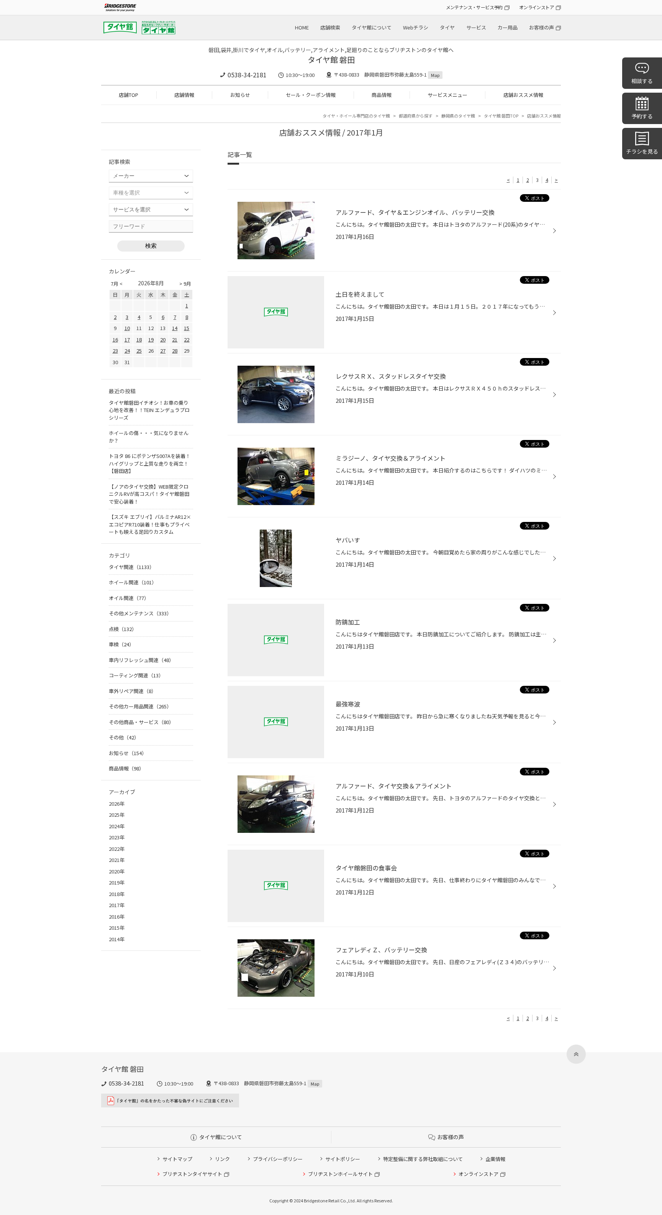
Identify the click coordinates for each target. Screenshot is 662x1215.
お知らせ (240, 94)
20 (163, 339)
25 (139, 350)
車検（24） (121, 644)
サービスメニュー (447, 94)
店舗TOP (128, 94)
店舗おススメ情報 (523, 94)
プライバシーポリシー (278, 1159)
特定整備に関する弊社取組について (423, 1159)
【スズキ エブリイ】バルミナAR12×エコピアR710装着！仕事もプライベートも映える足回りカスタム (150, 524)
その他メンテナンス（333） (140, 613)
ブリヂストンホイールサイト (340, 1173)
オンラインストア (536, 7)
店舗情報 (184, 94)
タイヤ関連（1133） (131, 567)
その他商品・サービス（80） (141, 722)
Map (435, 75)
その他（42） (124, 737)
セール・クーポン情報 (311, 94)
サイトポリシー (342, 1159)
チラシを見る (642, 151)
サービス (476, 27)
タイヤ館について (372, 27)
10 (127, 328)
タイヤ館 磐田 (331, 59)
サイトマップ (177, 1159)
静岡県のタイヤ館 (458, 116)
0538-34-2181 (247, 74)
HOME (302, 27)
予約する (642, 116)
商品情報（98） (126, 768)
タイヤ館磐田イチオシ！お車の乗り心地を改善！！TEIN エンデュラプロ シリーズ (149, 410)
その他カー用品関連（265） (140, 706)
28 (174, 350)
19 (151, 339)
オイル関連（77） (129, 598)
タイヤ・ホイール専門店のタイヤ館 (356, 116)
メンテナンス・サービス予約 (474, 7)
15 (186, 328)
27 (163, 350)
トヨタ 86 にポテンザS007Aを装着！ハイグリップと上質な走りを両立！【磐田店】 (149, 463)
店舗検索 (330, 27)
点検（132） (123, 629)
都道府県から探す (416, 116)
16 (115, 339)
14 (174, 328)
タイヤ (447, 27)
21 (174, 339)
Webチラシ (415, 27)
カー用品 (508, 27)
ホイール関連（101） (133, 582)
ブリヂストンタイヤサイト (192, 1173)
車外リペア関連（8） (132, 691)
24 (127, 350)
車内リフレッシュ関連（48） (141, 660)
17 (127, 339)
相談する (642, 81)
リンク (222, 1159)
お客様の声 (541, 27)
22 (186, 339)
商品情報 (382, 94)
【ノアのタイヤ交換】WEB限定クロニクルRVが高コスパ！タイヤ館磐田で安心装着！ (149, 494)
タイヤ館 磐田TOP (501, 116)
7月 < (117, 283)
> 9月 (185, 283)
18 (139, 339)
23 (115, 350)
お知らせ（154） (128, 753)
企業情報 (495, 1159)
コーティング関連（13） (136, 675)
